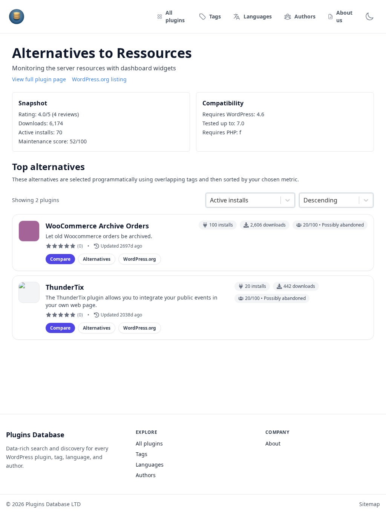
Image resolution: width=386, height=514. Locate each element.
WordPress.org (139, 259)
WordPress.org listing (99, 79)
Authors (146, 475)
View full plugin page (39, 79)
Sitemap (369, 504)
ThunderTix (65, 287)
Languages (150, 464)
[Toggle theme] (369, 16)
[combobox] (210, 200)
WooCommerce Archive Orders (97, 225)
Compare (60, 259)
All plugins (149, 443)
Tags (141, 454)
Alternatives (96, 259)
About (272, 443)
